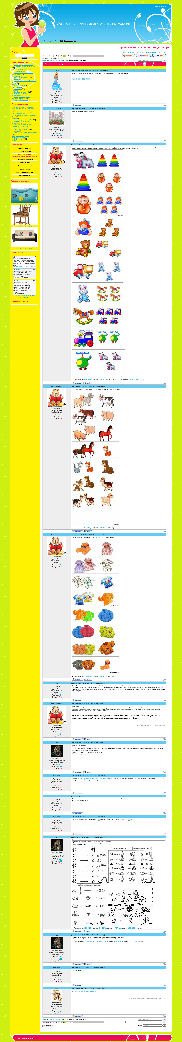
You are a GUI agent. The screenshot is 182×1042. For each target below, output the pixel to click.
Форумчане (16, 79)
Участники (139, 52)
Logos (58, 58)
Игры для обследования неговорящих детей (21, 97)
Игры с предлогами (24, 204)
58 (104, 935)
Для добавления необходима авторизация (25, 296)
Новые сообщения (128, 52)
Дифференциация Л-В (21, 92)
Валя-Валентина (56, 144)
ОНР (14, 140)
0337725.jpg (104, 528)
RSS (61, 41)
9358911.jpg (103, 676)
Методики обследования (20, 100)
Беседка (15, 90)
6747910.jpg (134, 379)
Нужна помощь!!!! (20, 85)
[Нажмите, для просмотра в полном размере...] (98, 215)
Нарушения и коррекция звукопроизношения (20, 94)
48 (104, 144)
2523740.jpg (88, 941)
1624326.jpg (132, 928)
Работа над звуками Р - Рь (23, 120)
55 (107, 796)
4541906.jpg (119, 379)
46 (107, 70)
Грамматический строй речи (77, 60)
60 (104, 988)
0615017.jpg (103, 928)
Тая (57, 742)
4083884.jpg (88, 676)
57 (104, 837)
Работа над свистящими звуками (25, 132)
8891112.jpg (118, 941)
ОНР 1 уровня (19, 139)
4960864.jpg (104, 379)
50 (104, 534)
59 (104, 967)
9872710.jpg (118, 928)
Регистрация (68, 41)
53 (104, 742)
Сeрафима (56, 775)
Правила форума (150, 52)
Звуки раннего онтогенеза (23, 124)
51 (104, 683)
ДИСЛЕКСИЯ (16, 87)
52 (104, 703)
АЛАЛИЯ (15, 84)
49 (104, 386)
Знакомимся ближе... (21, 77)
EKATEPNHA (57, 108)
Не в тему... (18, 89)
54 (107, 775)
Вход (75, 41)
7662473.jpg (133, 941)
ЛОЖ (56, 988)
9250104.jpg (88, 528)
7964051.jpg (103, 941)
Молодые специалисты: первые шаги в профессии (23, 70)
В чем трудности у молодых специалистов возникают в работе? (24, 65)
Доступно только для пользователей (82, 78)
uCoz (35, 1038)
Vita (57, 683)
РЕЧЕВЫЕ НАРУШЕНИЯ (55, 60)
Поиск (159, 52)
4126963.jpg (88, 379)
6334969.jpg (88, 928)
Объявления (16, 76)
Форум (44, 60)
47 (104, 108)
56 (107, 816)
